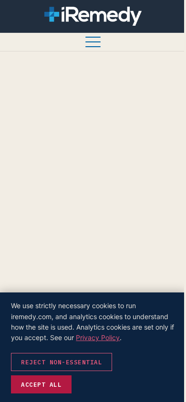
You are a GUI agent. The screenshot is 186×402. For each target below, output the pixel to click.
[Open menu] (93, 42)
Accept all (41, 384)
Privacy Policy (98, 337)
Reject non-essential (61, 362)
